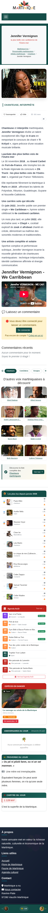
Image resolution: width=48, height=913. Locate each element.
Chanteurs (31, 54)
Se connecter (24, 330)
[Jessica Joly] (38, 908)
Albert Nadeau (12, 400)
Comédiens (24, 371)
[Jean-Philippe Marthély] (10, 908)
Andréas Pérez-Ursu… (36, 420)
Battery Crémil (36, 439)
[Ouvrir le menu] (6, 17)
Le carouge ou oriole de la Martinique (20, 710)
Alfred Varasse (36, 400)
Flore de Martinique (12, 864)
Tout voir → (40, 608)
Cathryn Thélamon (36, 458)
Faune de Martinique (13, 868)
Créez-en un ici (36, 335)
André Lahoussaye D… (12, 420)
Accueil (5, 860)
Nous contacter (13, 889)
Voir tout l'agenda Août (25, 677)
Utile (24, 114)
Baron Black (12, 439)
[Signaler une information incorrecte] (43, 119)
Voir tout (37, 472)
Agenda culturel (10, 872)
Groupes (36, 371)
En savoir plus (9, 721)
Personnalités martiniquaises (22, 51)
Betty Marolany (12, 458)
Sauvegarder (11, 114)
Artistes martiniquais (18, 54)
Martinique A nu (23, 49)
